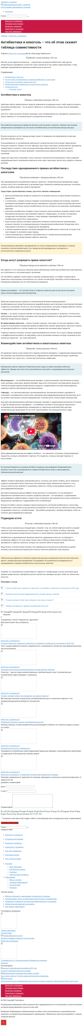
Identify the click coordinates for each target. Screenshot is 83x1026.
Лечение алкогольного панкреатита (15, 748)
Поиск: (4, 16)
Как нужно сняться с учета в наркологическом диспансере (24, 976)
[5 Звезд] (42, 612)
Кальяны (13, 872)
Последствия (15, 885)
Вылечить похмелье (13, 26)
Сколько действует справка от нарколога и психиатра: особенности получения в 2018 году (37, 643)
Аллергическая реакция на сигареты (20, 904)
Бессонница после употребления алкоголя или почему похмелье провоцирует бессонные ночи (39, 981)
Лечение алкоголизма (14, 24)
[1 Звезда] (5, 612)
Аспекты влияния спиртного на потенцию (17, 938)
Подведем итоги (11, 87)
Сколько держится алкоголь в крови (16, 971)
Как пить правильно (13, 32)
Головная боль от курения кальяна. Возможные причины (24, 960)
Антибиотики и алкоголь (14, 77)
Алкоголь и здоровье (14, 21)
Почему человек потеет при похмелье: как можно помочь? (25, 696)
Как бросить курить (17, 869)
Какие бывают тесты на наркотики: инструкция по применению (31, 899)
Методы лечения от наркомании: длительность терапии (27, 896)
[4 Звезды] (33, 612)
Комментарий (6, 807)
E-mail (4, 791)
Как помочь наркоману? (15, 907)
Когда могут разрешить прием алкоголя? (20, 82)
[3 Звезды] (24, 612)
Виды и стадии (15, 880)
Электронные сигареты (19, 875)
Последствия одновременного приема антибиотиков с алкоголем (30, 80)
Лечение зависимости (18, 882)
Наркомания (10, 877)
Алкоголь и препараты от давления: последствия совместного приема (29, 775)
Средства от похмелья (14, 29)
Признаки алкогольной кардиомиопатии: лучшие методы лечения (27, 670)
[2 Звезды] (14, 612)
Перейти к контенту (9, 2)
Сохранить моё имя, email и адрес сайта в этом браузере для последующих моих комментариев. (42, 818)
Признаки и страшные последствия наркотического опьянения (30, 901)
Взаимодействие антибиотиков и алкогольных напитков (26, 84)
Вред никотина (16, 867)
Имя (3, 787)
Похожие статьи (16, 89)
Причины (13, 888)
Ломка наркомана (8, 931)
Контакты (9, 12)
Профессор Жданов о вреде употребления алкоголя (22, 722)
